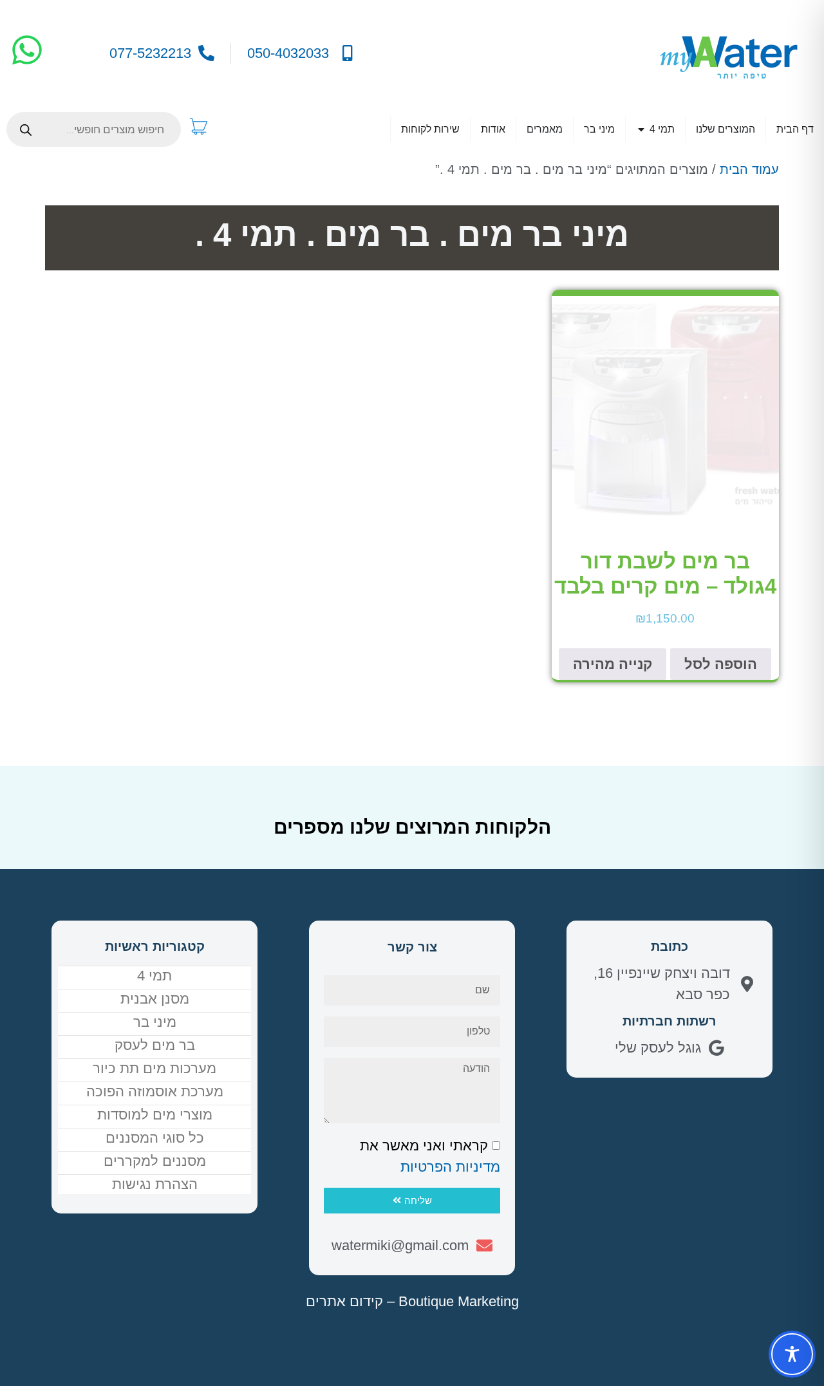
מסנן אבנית (154, 999)
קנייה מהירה (612, 664)
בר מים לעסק (155, 1045)
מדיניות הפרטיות (450, 1167)
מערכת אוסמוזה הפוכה (154, 1091)
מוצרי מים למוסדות (154, 1115)
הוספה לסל (720, 664)
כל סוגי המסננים (155, 1138)
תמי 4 (154, 976)
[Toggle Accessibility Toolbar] (792, 1354)
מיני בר (154, 1022)
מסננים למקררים (155, 1161)
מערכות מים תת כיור (154, 1068)
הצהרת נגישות (155, 1184)
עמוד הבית (749, 169)
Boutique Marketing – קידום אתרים (412, 1301)
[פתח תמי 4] (641, 129)
